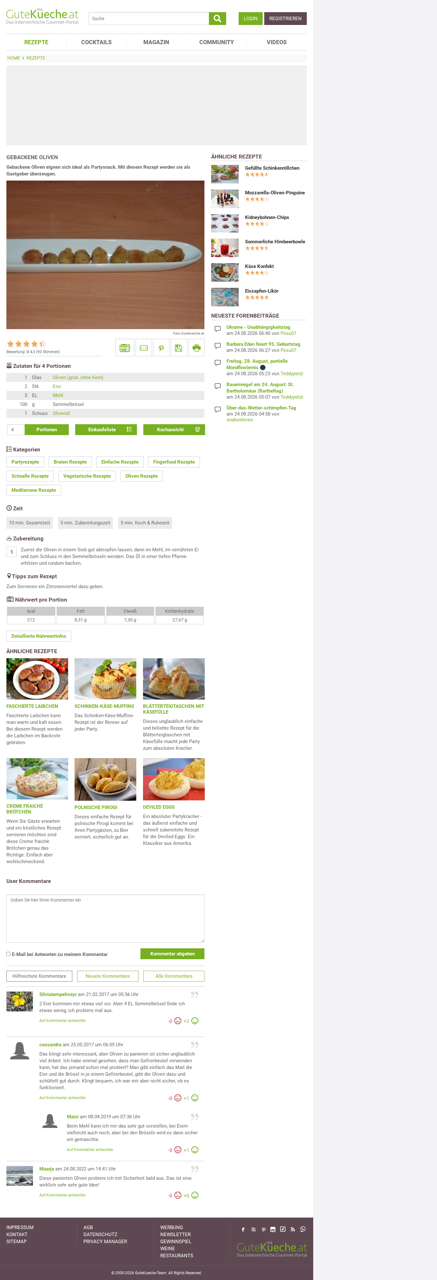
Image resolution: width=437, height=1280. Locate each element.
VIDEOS (277, 42)
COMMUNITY (216, 42)
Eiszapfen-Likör (261, 291)
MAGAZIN (156, 42)
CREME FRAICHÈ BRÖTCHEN (24, 809)
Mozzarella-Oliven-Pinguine (275, 193)
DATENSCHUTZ (100, 1234)
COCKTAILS (96, 42)
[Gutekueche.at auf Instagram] (272, 1229)
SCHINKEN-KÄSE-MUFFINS (104, 706)
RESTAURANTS (176, 1256)
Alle (174, 976)
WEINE (167, 1249)
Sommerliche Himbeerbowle (275, 242)
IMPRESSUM (20, 1227)
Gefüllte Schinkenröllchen (272, 168)
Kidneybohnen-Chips (267, 217)
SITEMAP (16, 1241)
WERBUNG (171, 1227)
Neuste (108, 976)
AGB (88, 1227)
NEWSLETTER (175, 1234)
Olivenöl (61, 413)
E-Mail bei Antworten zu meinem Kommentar (59, 954)
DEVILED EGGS (159, 807)
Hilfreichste (39, 976)
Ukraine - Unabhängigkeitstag (258, 327)
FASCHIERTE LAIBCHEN (32, 706)
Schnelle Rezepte (30, 476)
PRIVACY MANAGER (105, 1241)
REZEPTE (36, 42)
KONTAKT (17, 1234)
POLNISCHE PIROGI (96, 807)
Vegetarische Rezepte (87, 476)
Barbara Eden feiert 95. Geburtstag (263, 344)
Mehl (58, 395)
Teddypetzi (292, 374)
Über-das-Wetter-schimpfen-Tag (261, 408)
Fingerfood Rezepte (174, 462)
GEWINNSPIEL (175, 1241)
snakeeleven (239, 420)
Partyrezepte (25, 462)
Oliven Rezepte (141, 476)
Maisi (73, 1117)
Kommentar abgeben (172, 954)
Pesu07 (288, 333)
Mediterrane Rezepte (34, 490)
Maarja (46, 1169)
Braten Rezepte (70, 462)
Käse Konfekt (259, 266)
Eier (57, 386)
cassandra (50, 1045)
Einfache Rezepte (120, 462)
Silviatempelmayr (58, 994)
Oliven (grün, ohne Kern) (78, 377)
